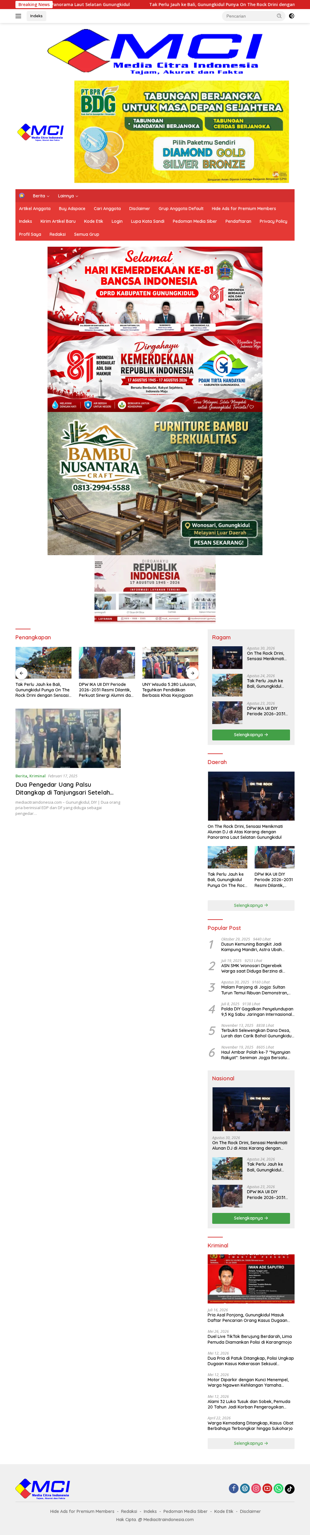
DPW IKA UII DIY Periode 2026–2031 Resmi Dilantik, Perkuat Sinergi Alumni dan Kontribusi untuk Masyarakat (42, 690)
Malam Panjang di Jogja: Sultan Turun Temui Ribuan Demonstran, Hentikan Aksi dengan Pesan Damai (257, 989)
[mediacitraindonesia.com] (41, 131)
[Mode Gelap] (292, 16)
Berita (39, 196)
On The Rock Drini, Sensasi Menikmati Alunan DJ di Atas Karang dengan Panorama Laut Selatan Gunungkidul (267, 656)
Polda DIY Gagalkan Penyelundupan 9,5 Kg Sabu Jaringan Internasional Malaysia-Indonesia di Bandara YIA (257, 1011)
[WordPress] (245, 1489)
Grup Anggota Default (181, 208)
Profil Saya (30, 234)
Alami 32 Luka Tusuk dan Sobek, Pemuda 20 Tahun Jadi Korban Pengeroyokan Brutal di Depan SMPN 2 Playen (249, 1404)
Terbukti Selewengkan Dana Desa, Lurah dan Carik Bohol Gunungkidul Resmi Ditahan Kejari (256, 1033)
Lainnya (66, 196)
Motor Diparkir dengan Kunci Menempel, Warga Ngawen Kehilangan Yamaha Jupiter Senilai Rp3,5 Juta (248, 1382)
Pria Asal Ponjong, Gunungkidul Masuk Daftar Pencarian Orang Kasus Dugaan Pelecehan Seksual (247, 1317)
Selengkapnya (249, 734)
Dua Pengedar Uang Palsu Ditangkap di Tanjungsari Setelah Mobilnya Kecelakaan (62, 792)
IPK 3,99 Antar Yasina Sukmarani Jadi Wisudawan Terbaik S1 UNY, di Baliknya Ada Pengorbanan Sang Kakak (169, 690)
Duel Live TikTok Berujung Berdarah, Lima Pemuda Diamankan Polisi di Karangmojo (250, 1339)
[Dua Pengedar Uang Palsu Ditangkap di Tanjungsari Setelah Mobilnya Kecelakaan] (68, 738)
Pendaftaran (238, 221)
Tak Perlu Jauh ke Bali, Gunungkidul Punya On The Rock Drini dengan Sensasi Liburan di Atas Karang (157, 4)
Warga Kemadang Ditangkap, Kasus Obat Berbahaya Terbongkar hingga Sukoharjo (250, 1425)
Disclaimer (139, 208)
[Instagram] (256, 1489)
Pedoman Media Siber (195, 221)
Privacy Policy (273, 221)
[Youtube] (267, 1489)
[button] (279, 16)
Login (117, 221)
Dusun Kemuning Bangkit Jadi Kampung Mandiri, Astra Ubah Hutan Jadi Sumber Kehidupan (252, 946)
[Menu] (19, 16)
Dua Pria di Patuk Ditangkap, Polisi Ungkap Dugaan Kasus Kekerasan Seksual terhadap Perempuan (251, 1360)
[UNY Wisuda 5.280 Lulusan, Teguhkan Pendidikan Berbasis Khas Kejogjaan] (107, 662)
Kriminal (37, 776)
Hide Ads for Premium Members (244, 208)
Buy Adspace (72, 208)
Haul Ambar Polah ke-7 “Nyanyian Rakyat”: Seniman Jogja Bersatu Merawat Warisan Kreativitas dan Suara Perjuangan (255, 1054)
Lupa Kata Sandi (147, 221)
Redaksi (58, 234)
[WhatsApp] (278, 1489)
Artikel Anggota (35, 208)
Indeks (36, 15)
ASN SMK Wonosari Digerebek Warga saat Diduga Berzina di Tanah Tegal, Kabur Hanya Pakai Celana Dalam (254, 968)
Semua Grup (86, 234)
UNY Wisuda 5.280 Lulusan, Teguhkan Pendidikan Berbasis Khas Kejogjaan (106, 690)
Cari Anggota (107, 208)
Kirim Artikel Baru (58, 221)
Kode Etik (93, 221)
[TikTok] (290, 1489)
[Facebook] (234, 1489)
